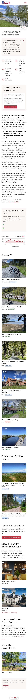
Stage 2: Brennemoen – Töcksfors (12, 307)
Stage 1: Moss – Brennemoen (11, 279)
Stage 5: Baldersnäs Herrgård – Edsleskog (11, 391)
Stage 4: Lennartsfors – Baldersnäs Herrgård (13, 362)
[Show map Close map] (16, 698)
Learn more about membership (11, 537)
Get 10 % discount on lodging (9, 612)
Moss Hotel (5, 608)
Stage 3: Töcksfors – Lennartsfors (12, 334)
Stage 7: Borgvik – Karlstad (10, 447)
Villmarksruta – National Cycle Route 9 (14, 514)
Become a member (11, 107)
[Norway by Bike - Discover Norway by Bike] (6, 2)
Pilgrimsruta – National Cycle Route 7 (13, 483)
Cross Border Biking (7, 672)
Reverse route (18, 236)
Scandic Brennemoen (8, 581)
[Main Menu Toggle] (25, 3)
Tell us (5, 687)
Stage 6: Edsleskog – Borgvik (11, 420)
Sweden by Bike (14, 202)
